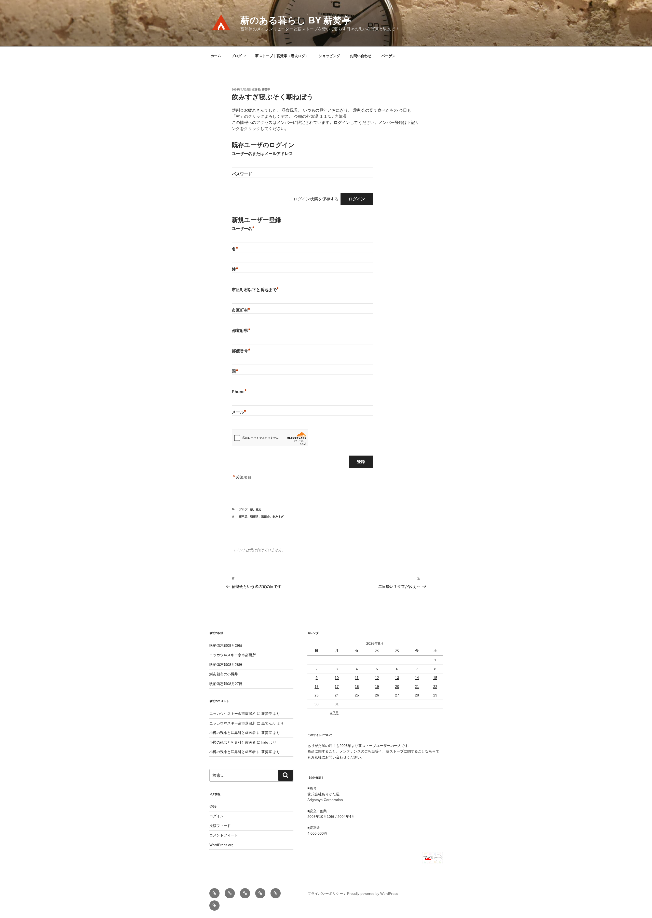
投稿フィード (220, 826)
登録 (212, 807)
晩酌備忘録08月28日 (225, 665)
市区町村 (241, 310)
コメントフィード (223, 835)
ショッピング (329, 56)
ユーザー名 (243, 228)
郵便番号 (241, 351)
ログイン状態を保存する (316, 199)
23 (317, 695)
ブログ (236, 56)
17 (337, 686)
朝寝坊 (254, 516)
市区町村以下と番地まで (255, 290)
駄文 (258, 509)
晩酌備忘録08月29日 (225, 645)
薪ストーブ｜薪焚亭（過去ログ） (282, 56)
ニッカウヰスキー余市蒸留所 (232, 655)
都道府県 (241, 330)
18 (357, 686)
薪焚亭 (266, 89)
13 (397, 678)
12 (377, 678)
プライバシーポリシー (325, 893)
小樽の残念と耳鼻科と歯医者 (232, 733)
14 (417, 678)
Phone (239, 392)
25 (357, 695)
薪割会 (265, 516)
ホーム (215, 56)
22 (435, 686)
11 (357, 678)
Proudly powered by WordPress (372, 893)
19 (377, 686)
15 (435, 678)
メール (239, 412)
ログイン (216, 816)
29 (435, 695)
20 (397, 686)
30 (317, 704)
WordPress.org (221, 845)
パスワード (242, 174)
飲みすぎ (278, 516)
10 (337, 678)
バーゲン (388, 56)
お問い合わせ (360, 56)
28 (417, 695)
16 (317, 686)
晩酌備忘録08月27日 (225, 684)
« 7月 (334, 713)
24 (337, 695)
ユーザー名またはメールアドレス (262, 153)
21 (417, 686)
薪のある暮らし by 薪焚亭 (295, 20)
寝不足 (243, 516)
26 (377, 695)
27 (397, 695)
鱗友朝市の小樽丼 (223, 674)
